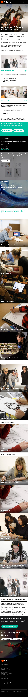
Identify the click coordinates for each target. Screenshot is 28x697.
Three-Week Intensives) (7, 211)
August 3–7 (15, 211)
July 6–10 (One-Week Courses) (12, 210)
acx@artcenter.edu (5, 149)
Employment (8, 691)
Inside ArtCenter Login (7, 687)
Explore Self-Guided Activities (9, 626)
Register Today (7, 130)
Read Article (6, 192)
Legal (14, 691)
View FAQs (6, 160)
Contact (3, 691)
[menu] (26, 2)
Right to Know (20, 691)
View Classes (19, 130)
